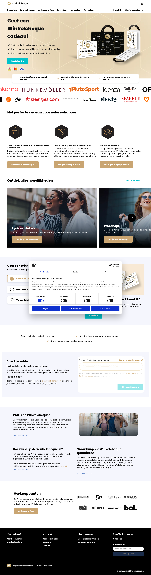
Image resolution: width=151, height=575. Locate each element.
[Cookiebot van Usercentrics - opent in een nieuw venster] (110, 265)
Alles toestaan (105, 309)
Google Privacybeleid (129, 373)
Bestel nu (93, 315)
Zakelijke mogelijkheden (116, 164)
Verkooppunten (46, 10)
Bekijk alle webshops (118, 239)
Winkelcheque (14, 539)
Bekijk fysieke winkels (27, 239)
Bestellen (12, 10)
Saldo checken (27, 10)
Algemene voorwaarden (23, 566)
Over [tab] (106, 272)
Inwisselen (75, 10)
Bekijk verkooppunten (69, 164)
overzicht (64, 466)
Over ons (117, 539)
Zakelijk (117, 10)
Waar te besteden (133, 180)
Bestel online (17, 61)
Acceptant (89, 10)
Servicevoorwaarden (86, 376)
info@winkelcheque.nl (52, 381)
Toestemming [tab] (45, 272)
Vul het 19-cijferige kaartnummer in (95, 360)
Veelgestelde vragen (88, 539)
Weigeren (46, 309)
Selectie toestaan (75, 309)
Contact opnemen (87, 542)
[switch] (64, 300)
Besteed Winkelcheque (23, 164)
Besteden (62, 10)
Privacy (38, 566)
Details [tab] (75, 272)
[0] (142, 3)
